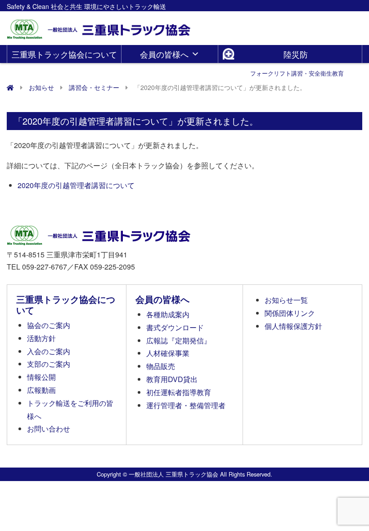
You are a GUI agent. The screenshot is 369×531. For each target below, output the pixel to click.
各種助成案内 (167, 314)
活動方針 (41, 338)
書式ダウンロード (175, 327)
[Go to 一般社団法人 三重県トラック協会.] (10, 87)
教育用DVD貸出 (172, 379)
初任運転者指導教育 (178, 392)
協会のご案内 (48, 325)
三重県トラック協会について (64, 54)
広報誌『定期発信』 (178, 340)
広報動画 (41, 390)
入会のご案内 (48, 351)
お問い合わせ (48, 428)
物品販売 (160, 366)
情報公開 (41, 377)
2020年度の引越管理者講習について (76, 185)
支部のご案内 (48, 364)
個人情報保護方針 (293, 326)
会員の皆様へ (164, 54)
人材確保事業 (167, 353)
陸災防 (297, 55)
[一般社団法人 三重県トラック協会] (99, 26)
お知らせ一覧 (286, 300)
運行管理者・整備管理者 (185, 405)
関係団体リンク (290, 313)
